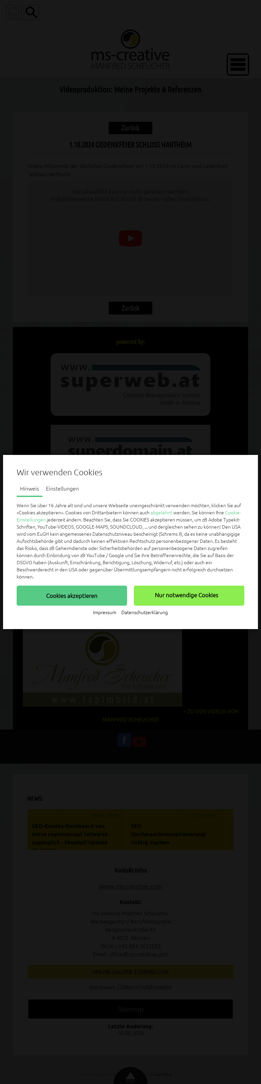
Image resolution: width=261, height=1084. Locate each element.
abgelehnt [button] (161, 512)
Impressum (104, 612)
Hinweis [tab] (29, 488)
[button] (72, 595)
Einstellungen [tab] (62, 488)
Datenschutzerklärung (144, 612)
